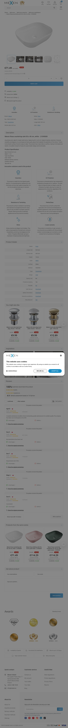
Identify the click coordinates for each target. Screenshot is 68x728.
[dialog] (34, 364)
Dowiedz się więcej (37, 366)
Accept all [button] (55, 371)
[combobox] (61, 355)
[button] (11, 371)
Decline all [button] (40, 371)
